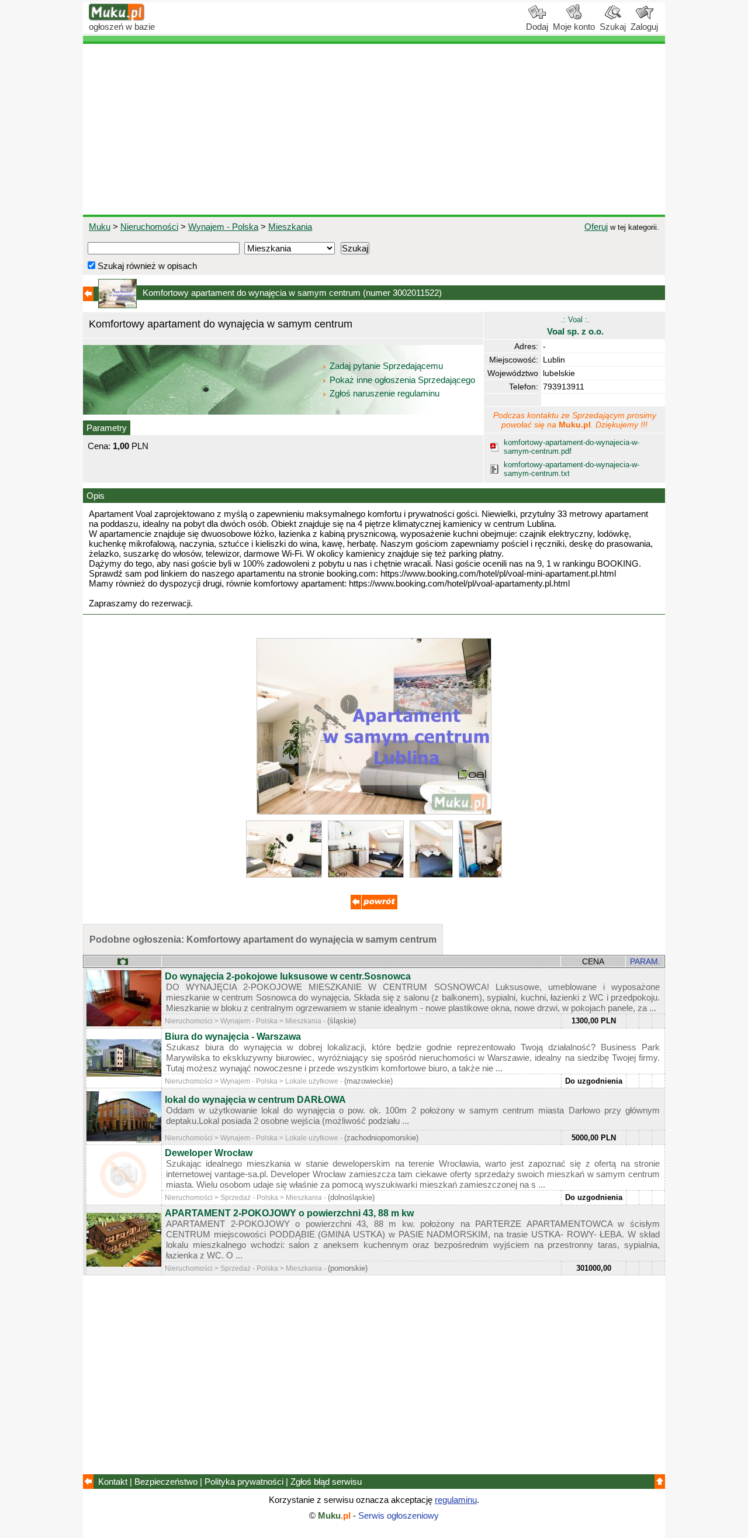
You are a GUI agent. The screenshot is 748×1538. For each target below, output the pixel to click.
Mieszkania (290, 227)
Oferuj (596, 227)
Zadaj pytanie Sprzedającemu (386, 366)
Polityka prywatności (244, 1482)
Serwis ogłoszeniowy (398, 1515)
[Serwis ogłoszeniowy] (117, 18)
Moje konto (574, 27)
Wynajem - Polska (223, 227)
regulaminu (456, 1500)
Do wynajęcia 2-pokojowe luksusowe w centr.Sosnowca (288, 976)
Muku (99, 227)
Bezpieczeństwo (166, 1482)
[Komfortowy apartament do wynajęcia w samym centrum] (374, 811)
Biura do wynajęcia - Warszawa (233, 1037)
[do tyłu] (374, 906)
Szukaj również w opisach (146, 266)
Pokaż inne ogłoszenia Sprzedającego (402, 380)
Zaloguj (644, 27)
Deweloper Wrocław (208, 1153)
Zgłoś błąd (326, 1482)
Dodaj (537, 27)
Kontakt (112, 1482)
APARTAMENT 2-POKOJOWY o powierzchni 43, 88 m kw (289, 1213)
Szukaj (613, 27)
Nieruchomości (149, 227)
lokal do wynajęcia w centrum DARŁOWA (255, 1100)
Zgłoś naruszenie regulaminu (383, 393)
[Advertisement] (374, 129)
